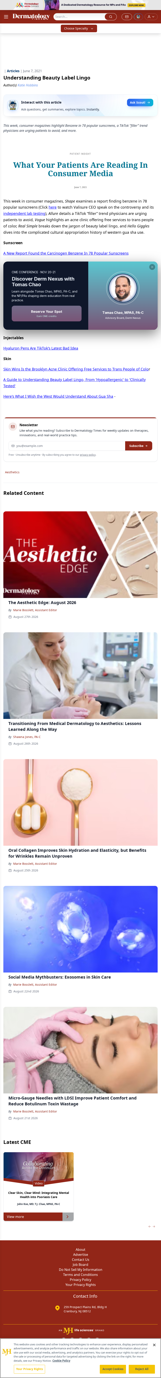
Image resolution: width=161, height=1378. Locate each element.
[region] (80, 1358)
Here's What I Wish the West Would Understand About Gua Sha (58, 396)
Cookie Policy (61, 1361)
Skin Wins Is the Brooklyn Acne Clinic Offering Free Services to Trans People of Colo (76, 369)
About (80, 1249)
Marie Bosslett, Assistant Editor (35, 610)
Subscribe (136, 446)
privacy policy (88, 455)
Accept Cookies (113, 1369)
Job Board (80, 1264)
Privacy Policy (80, 1279)
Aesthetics (12, 472)
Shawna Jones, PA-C (27, 737)
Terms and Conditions (80, 1274)
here (53, 207)
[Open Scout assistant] (138, 16)
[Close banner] (155, 5)
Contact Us (80, 1259)
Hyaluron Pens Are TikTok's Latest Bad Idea (40, 348)
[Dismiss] (152, 267)
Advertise (80, 1254)
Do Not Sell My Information (80, 1269)
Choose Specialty (76, 28)
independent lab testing (24, 213)
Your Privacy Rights (80, 1284)
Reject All (141, 1369)
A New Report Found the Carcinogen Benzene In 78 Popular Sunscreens (66, 253)
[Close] (154, 1345)
